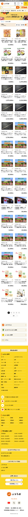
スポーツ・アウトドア (19, 381)
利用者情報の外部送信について (11, 510)
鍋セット (16, 376)
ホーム (2, 21)
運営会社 (22, 510)
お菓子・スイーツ (18, 370)
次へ (14, 315)
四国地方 (12, 422)
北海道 (11, 417)
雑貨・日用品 (4, 381)
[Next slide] (26, 10)
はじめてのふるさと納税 (6, 453)
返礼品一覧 (13, 10)
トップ (2, 10)
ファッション (17, 384)
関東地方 (3, 420)
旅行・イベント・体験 (6, 379)
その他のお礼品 (4, 390)
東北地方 (21, 417)
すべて (2, 356)
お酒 (15, 368)
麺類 (15, 373)
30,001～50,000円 (18, 436)
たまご (2, 368)
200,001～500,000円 (5, 441)
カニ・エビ (16, 362)
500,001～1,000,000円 (19, 441)
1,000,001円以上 (4, 443)
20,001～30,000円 (5, 436)
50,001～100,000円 (5, 438)
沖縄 (2, 425)
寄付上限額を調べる (5, 455)
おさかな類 (3, 365)
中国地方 (3, 422)
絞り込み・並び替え (20, 24)
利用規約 (7, 508)
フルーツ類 (3, 362)
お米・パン (3, 359)
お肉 (15, 359)
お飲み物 (3, 370)
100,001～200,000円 (18, 438)
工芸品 (2, 387)
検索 (18, 7)
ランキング (7, 10)
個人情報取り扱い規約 (16, 508)
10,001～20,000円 (18, 433)
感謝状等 (16, 387)
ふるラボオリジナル (18, 356)
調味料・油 (3, 376)
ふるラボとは (4, 464)
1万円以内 (3, 433)
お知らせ (3, 470)
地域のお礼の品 (17, 379)
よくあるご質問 (4, 467)
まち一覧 (18, 10)
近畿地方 (21, 420)
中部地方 (12, 420)
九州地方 (21, 422)
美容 (2, 384)
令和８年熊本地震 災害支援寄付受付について (14, 0)
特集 (23, 10)
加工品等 (3, 373)
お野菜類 (16, 365)
